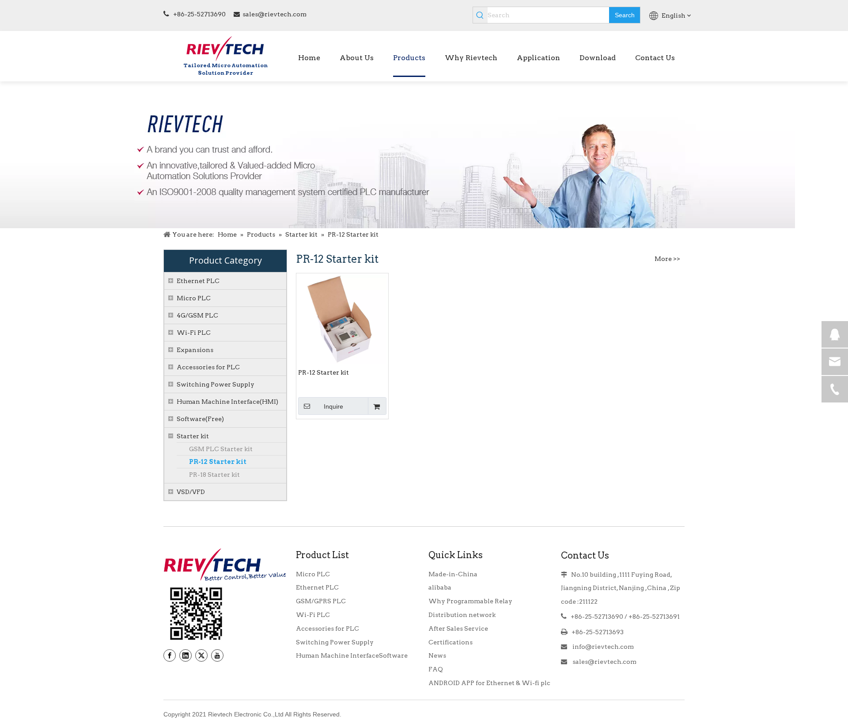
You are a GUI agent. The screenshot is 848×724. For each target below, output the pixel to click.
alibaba (439, 587)
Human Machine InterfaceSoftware (352, 655)
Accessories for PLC (208, 367)
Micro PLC (194, 298)
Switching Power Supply (215, 384)
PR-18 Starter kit (214, 474)
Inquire (333, 406)
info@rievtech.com (602, 646)
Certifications (450, 642)
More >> (667, 259)
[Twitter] (201, 655)
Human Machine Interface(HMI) (227, 401)
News (437, 655)
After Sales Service (458, 628)
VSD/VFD (191, 491)
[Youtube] (217, 655)
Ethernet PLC (198, 280)
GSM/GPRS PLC (321, 601)
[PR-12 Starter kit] (342, 318)
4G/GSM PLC (197, 315)
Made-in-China (452, 574)
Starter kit (193, 436)
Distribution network (462, 614)
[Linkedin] (185, 655)
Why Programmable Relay (470, 601)
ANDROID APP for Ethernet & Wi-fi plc (489, 682)
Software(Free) (200, 418)
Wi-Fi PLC (194, 332)
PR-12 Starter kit (217, 461)
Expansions (195, 349)
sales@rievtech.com (274, 14)
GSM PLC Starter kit (221, 448)
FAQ (435, 669)
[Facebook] (169, 655)
